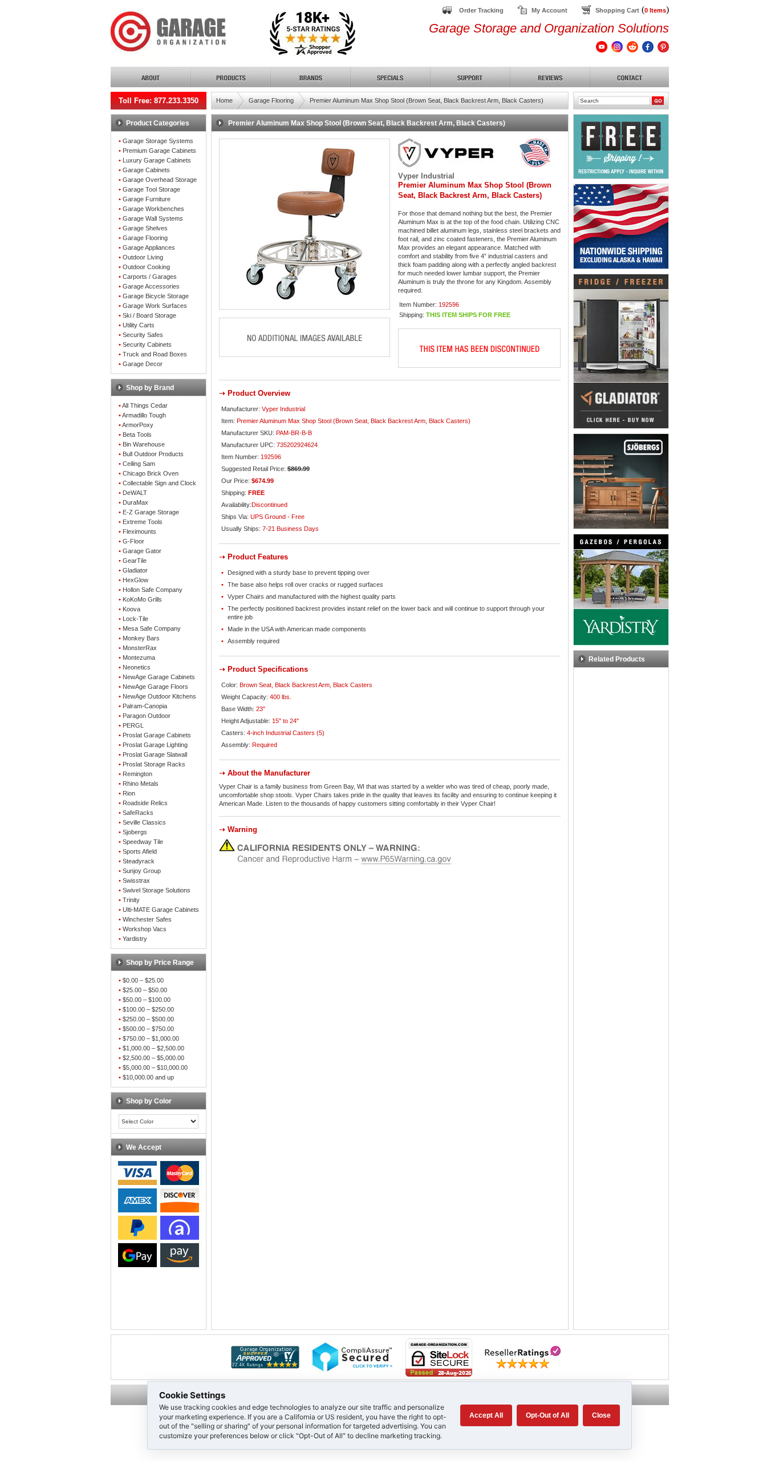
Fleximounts (139, 531)
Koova (131, 609)
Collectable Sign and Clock (159, 483)
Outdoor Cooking (146, 266)
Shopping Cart (617, 10)
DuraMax (135, 502)
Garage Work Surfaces (155, 305)
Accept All (486, 1415)
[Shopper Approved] (265, 1365)
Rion (129, 793)
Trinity (131, 899)
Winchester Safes (147, 919)
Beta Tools (137, 434)
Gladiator (135, 570)
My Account (549, 10)
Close (601, 1415)
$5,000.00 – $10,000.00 (155, 1067)
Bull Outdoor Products (153, 454)
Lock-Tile (135, 618)
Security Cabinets (147, 344)
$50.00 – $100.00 (147, 999)
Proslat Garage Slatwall (155, 754)
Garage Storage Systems (158, 140)
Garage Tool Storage (151, 189)
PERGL (133, 725)
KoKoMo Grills (142, 599)
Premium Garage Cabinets (159, 150)
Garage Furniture (147, 199)
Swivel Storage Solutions (156, 890)
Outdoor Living (143, 257)
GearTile (135, 560)
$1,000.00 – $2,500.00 (153, 1048)
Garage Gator (142, 550)
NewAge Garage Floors (155, 686)
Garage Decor (143, 363)
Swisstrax (136, 880)
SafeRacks (138, 812)
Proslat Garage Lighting (155, 744)
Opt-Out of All (547, 1415)
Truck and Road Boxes (155, 354)
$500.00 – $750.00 (148, 1028)
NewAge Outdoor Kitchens (159, 696)
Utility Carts (139, 325)
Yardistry (135, 938)
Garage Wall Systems (153, 218)
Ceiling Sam (139, 463)
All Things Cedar (145, 405)
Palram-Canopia (145, 706)
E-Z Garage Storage (151, 512)
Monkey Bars (141, 638)
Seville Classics (144, 822)
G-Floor (133, 541)
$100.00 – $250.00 (148, 1009)
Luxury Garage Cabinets (157, 160)
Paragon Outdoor (147, 715)
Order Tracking (481, 10)
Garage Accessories (151, 286)
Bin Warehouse (144, 444)
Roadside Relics (145, 803)
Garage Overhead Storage (160, 179)
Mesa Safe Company (152, 628)
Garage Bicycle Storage (156, 296)
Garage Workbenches (153, 208)
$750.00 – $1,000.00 (151, 1038)
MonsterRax (140, 647)
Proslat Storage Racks (154, 764)
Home (224, 100)
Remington (137, 773)
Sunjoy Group (142, 870)
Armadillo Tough (144, 415)
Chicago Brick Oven (150, 473)
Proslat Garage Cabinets (157, 735)
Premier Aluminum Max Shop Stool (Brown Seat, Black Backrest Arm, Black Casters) (426, 100)
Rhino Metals (141, 783)
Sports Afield (140, 851)
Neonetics (137, 667)
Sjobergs (135, 832)
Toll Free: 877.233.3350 (158, 100)
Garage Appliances (149, 247)
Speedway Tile (143, 841)
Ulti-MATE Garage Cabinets (161, 909)
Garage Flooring (145, 237)
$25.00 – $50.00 (145, 990)
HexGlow (135, 580)
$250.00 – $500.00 (148, 1019)
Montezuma (139, 657)
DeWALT (135, 492)
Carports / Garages (150, 276)
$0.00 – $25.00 (143, 980)
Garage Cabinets (146, 170)
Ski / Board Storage (149, 315)
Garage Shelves (145, 228)
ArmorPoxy (137, 424)
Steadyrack (139, 861)
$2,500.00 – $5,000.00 (153, 1057)
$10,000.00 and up (148, 1077)
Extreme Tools (143, 521)
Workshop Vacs (145, 929)
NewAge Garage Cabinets (159, 676)
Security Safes (143, 334)
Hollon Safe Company (152, 589)
